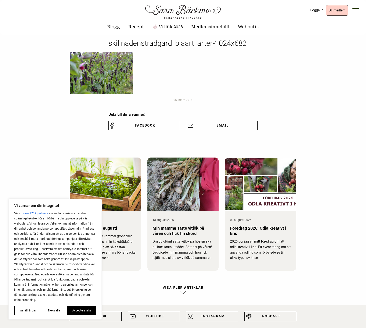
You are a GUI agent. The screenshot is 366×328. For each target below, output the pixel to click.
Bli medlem (337, 10)
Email (222, 125)
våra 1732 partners (35, 213)
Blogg (113, 26)
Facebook (145, 125)
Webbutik (248, 26)
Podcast (271, 316)
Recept (136, 26)
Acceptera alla (81, 310)
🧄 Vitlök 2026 (167, 26)
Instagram (213, 316)
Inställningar (27, 310)
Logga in (316, 10)
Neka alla (54, 310)
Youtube (155, 316)
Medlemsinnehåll (210, 26)
